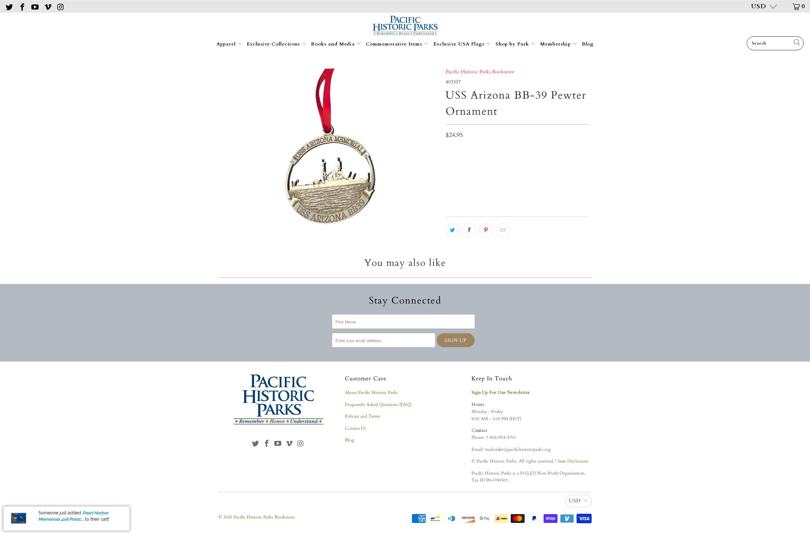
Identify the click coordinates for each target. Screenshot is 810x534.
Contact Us (355, 428)
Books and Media (333, 44)
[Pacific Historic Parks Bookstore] (405, 26)
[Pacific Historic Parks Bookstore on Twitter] (9, 6)
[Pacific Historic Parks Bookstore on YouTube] (34, 6)
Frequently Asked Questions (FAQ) (378, 405)
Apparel (226, 44)
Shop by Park (513, 44)
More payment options (551, 196)
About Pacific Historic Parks (371, 393)
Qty (449, 150)
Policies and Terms (362, 416)
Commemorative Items (395, 44)
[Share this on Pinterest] (486, 230)
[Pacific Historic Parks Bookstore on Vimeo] (47, 6)
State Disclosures (573, 461)
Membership (556, 44)
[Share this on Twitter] (452, 230)
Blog (588, 44)
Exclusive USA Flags (459, 44)
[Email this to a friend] (503, 230)
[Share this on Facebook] (469, 230)
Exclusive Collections (274, 44)
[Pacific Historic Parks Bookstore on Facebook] (21, 6)
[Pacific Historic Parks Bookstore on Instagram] (60, 6)
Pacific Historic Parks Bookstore (480, 71)
